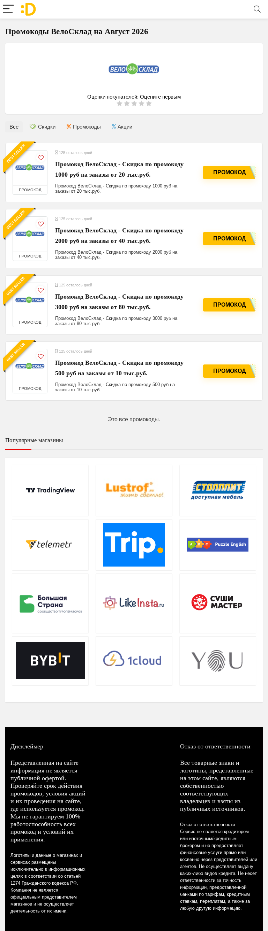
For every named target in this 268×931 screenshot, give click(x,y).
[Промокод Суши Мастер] (218, 603)
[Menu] (8, 9)
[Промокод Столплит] (218, 490)
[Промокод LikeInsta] (134, 603)
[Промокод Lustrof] (134, 490)
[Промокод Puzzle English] (218, 544)
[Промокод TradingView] (50, 490)
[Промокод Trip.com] (134, 544)
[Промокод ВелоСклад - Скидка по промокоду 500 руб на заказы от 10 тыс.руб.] (30, 366)
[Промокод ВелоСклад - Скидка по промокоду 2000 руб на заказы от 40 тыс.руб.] (30, 234)
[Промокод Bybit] (50, 660)
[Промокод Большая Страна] (50, 603)
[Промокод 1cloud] (134, 660)
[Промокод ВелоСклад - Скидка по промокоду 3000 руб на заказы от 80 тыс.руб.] (30, 300)
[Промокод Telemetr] (50, 544)
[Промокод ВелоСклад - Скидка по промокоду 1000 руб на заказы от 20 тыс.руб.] (30, 168)
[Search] (257, 9)
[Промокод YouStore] (218, 660)
